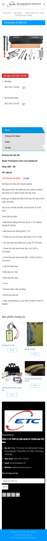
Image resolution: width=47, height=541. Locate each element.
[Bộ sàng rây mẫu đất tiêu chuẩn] (35, 368)
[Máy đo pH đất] (35, 334)
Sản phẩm (18, 13)
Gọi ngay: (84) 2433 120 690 (15, 76)
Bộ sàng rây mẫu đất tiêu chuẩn (33, 380)
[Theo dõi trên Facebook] (4, 495)
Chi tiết (12, 350)
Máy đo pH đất (30, 349)
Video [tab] (7, 142)
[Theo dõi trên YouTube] (18, 495)
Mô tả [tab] (7, 130)
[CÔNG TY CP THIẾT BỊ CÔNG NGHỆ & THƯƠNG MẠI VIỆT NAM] (24, 4)
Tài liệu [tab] (8, 147)
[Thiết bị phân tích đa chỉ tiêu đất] (12, 373)
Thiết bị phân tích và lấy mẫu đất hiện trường (29, 14)
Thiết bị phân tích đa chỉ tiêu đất (11, 389)
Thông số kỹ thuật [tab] (12, 136)
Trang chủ (7, 13)
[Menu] (3, 4)
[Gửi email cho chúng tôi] (9, 495)
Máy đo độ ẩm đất (8, 345)
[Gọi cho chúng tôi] (13, 495)
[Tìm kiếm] (44, 4)
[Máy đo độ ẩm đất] (12, 332)
